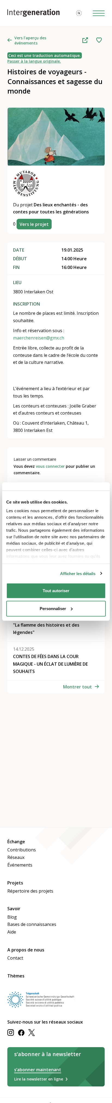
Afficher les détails (77, 573)
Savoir (13, 909)
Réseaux (15, 857)
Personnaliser (53, 608)
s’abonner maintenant (37, 1070)
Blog (12, 917)
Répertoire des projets (30, 891)
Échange (16, 842)
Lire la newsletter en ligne (38, 1079)
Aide (11, 932)
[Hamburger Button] (99, 13)
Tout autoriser (56, 590)
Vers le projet (34, 224)
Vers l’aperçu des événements (30, 40)
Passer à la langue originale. (34, 61)
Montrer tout (77, 687)
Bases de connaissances (31, 924)
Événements (19, 865)
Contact (15, 958)
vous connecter (50, 466)
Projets (15, 883)
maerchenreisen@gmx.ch (38, 338)
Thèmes (15, 976)
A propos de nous (25, 950)
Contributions (21, 850)
